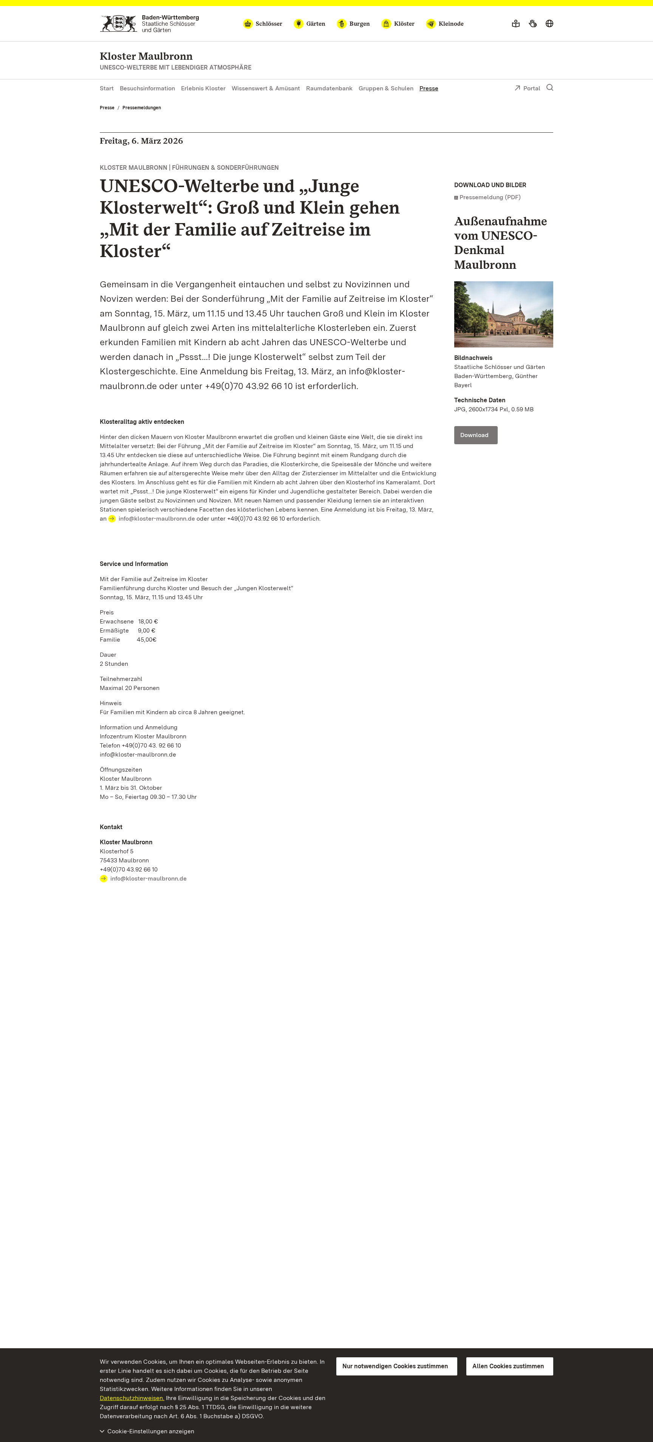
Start (107, 88)
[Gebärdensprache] (533, 24)
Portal (531, 88)
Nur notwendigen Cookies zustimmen (395, 1366)
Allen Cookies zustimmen (508, 1366)
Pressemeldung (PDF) (490, 197)
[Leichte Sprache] (516, 24)
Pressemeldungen (141, 107)
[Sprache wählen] (549, 24)
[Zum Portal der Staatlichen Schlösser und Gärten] (149, 23)
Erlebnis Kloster (203, 88)
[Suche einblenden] (549, 87)
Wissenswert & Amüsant (266, 88)
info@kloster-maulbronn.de (157, 518)
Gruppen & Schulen (386, 88)
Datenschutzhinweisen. (132, 1398)
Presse (428, 88)
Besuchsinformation (147, 88)
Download (474, 435)
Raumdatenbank (329, 88)
